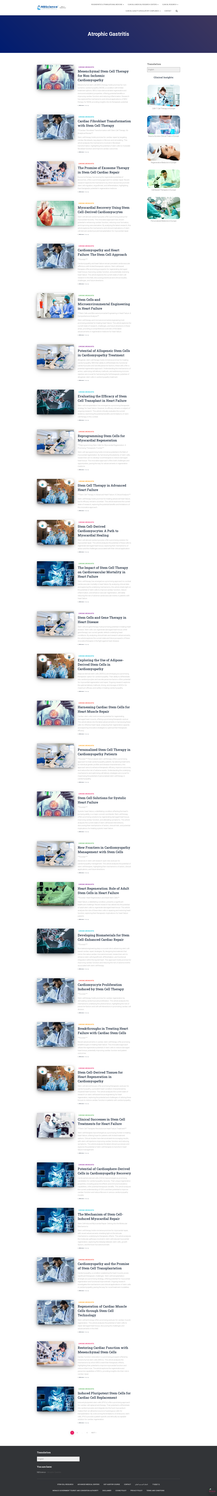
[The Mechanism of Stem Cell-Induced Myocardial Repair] (55, 1220)
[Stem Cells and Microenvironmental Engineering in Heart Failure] (55, 305)
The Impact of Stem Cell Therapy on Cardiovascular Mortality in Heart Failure (103, 572)
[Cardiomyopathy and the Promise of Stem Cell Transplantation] (55, 1269)
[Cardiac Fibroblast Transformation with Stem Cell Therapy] (55, 127)
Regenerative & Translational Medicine (107, 4)
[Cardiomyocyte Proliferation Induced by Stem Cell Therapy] (55, 990)
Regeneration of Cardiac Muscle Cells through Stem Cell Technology (102, 1310)
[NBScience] (51, 7)
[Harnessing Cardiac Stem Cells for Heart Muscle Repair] (55, 713)
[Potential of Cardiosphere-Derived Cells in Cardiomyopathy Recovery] (55, 1174)
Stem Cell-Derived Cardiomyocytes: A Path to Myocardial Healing (98, 530)
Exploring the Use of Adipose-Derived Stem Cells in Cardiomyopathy (101, 664)
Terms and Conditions (155, 1490)
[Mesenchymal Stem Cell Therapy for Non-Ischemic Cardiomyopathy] (55, 77)
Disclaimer (106, 1490)
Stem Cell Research (65, 1484)
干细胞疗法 (156, 1484)
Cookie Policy (120, 1490)
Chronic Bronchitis (86, 67)
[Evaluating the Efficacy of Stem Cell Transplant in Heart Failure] (55, 402)
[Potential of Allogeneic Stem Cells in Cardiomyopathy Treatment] (55, 356)
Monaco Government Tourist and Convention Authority (75, 1490)
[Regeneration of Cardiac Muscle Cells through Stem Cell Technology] (55, 1312)
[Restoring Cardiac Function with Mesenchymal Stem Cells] (55, 1353)
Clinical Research (169, 4)
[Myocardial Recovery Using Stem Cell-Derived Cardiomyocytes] (55, 213)
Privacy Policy (136, 1490)
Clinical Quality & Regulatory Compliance (142, 11)
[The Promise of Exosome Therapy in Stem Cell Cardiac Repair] (55, 173)
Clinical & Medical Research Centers (142, 4)
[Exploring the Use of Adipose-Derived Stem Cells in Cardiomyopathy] (55, 666)
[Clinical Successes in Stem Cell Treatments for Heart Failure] (55, 1125)
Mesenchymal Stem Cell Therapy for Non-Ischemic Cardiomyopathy (103, 75)
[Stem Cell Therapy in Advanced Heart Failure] (55, 491)
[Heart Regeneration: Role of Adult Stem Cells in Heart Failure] (55, 894)
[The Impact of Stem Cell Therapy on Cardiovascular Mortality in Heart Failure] (55, 573)
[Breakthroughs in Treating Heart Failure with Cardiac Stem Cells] (55, 1034)
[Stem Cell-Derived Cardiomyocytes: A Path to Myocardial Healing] (55, 532)
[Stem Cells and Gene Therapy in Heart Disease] (55, 623)
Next (93, 1433)
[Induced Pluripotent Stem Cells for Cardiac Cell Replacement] (55, 1399)
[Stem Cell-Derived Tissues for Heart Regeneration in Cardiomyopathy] (55, 1078)
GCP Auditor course (112, 1484)
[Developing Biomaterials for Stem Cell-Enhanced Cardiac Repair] (55, 941)
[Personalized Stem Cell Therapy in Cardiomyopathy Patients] (55, 755)
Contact (167, 11)
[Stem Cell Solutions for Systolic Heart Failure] (55, 803)
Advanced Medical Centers (88, 1484)
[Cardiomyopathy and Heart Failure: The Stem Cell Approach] (55, 256)
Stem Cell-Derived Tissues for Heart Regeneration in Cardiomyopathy (100, 1076)
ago (86, 105)
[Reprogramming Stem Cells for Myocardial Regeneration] (55, 441)
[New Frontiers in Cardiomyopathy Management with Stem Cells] (55, 853)
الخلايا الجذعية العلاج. (141, 1484)
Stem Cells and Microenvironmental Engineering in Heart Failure (104, 304)
